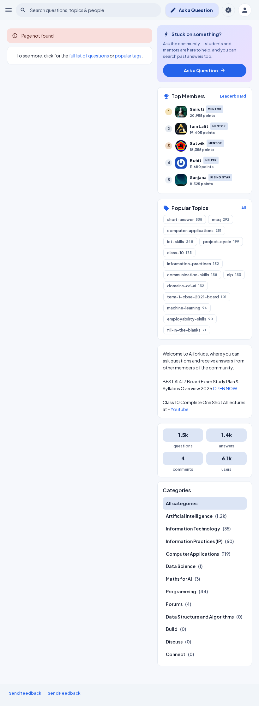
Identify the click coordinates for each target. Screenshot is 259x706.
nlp (234, 274)
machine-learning (187, 307)
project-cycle (221, 241)
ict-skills (180, 241)
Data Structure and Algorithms (200, 616)
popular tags (128, 55)
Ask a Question (191, 10)
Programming (181, 591)
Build (172, 629)
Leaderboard (233, 96)
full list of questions (89, 55)
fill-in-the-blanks (186, 329)
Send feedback (25, 693)
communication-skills (192, 274)
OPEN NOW (225, 388)
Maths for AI (179, 579)
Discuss (174, 641)
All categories (182, 503)
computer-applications (194, 230)
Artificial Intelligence (189, 516)
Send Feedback (64, 693)
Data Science (181, 566)
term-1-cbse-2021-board (196, 296)
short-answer (184, 219)
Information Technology (193, 528)
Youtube (180, 409)
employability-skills (190, 318)
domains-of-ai (185, 285)
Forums (174, 604)
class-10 (179, 252)
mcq (220, 219)
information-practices (193, 263)
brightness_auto (228, 10)
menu (8, 10)
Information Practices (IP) (194, 541)
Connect (175, 654)
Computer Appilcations (192, 554)
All (243, 208)
